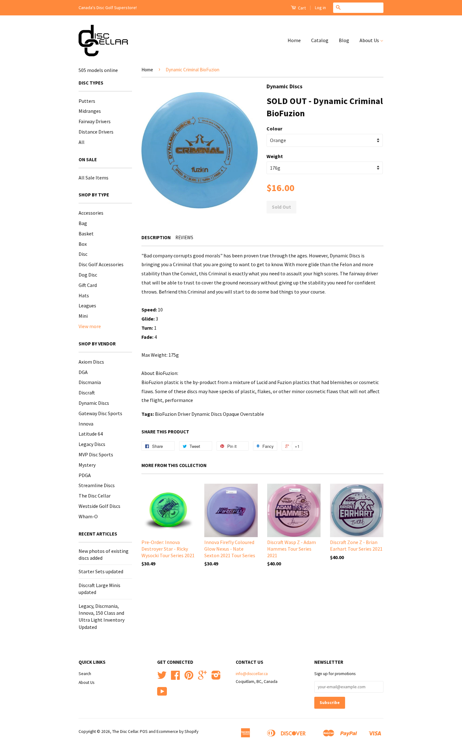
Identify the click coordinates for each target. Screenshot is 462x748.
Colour (274, 128)
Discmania (90, 382)
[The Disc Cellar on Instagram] (216, 677)
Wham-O (88, 516)
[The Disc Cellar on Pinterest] (189, 677)
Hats (84, 295)
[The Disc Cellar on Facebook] (175, 677)
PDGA (85, 475)
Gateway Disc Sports (100, 413)
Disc (83, 254)
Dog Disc (88, 275)
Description (156, 237)
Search (85, 673)
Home (294, 40)
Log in (320, 7)
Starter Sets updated (101, 571)
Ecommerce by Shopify (177, 731)
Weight (275, 156)
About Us (370, 40)
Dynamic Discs (94, 403)
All (82, 142)
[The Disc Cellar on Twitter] (162, 677)
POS (144, 731)
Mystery (87, 465)
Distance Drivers (96, 132)
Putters (87, 101)
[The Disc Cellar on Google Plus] (202, 677)
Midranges (90, 111)
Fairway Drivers (95, 121)
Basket (86, 233)
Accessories (91, 213)
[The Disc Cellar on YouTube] (162, 693)
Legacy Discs (92, 444)
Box (83, 244)
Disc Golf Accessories (101, 264)
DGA (83, 372)
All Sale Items (93, 177)
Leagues (87, 305)
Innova (86, 424)
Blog (344, 40)
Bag (83, 223)
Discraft (87, 392)
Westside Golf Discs (99, 506)
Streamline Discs (97, 485)
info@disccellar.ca (252, 673)
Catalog (319, 40)
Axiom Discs (91, 362)
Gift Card (88, 285)
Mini (83, 316)
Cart (301, 8)
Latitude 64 (91, 434)
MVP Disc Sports (96, 454)
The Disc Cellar (95, 495)
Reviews (184, 237)
